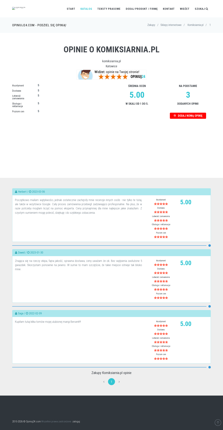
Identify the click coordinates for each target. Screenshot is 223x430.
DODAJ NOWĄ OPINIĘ (189, 115)
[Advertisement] (111, 143)
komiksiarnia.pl (111, 61)
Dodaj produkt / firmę (142, 8)
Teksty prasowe (109, 8)
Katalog (86, 8)
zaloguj (76, 421)
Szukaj (200, 8)
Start (71, 8)
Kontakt (169, 8)
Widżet (185, 8)
